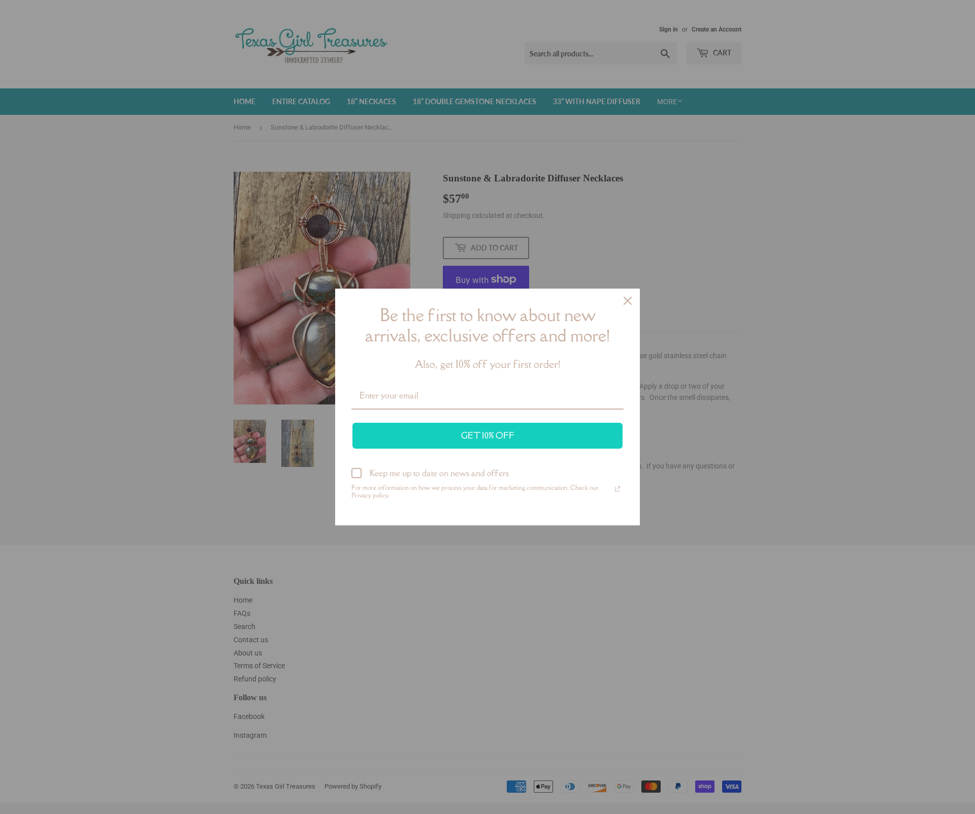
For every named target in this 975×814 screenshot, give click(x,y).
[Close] (627, 301)
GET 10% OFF (487, 435)
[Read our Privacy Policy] (617, 489)
